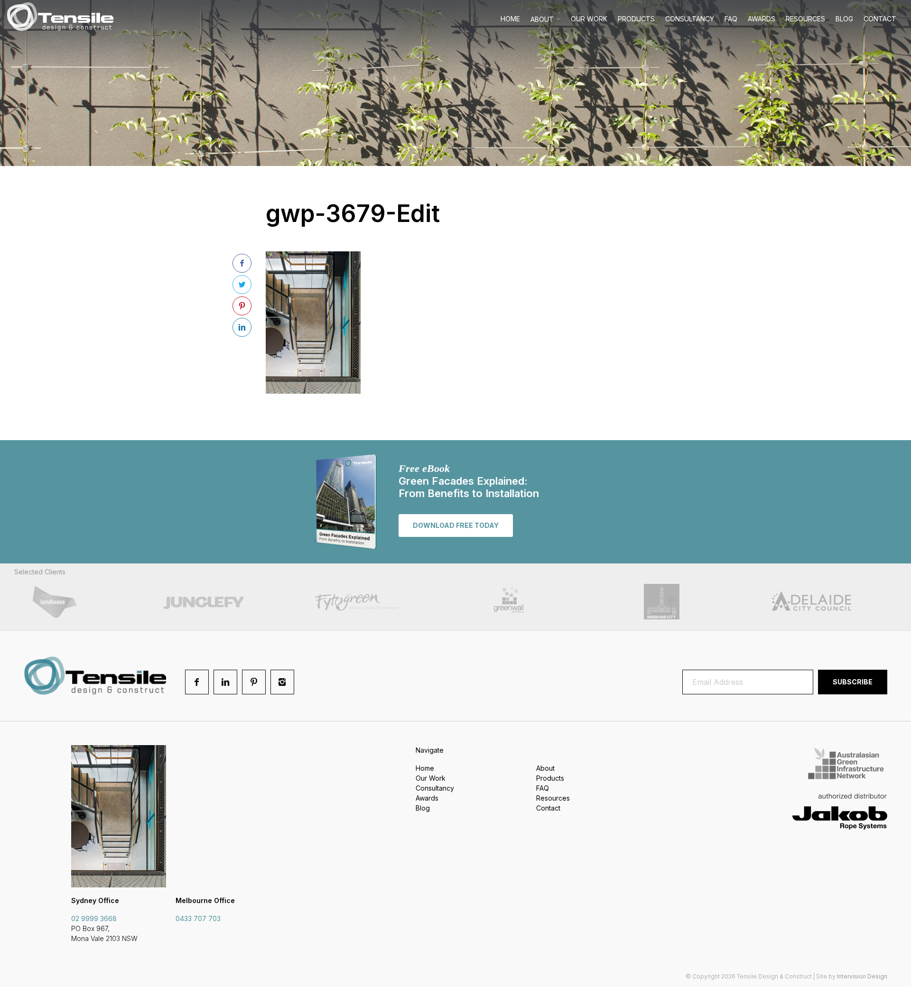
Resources (805, 19)
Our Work (589, 19)
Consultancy (689, 19)
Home (510, 19)
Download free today (456, 525)
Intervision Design (862, 976)
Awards (761, 19)
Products (636, 19)
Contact (880, 19)
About (542, 19)
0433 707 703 (198, 918)
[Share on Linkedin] (241, 327)
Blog (844, 19)
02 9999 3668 (94, 918)
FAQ (731, 19)
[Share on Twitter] (241, 284)
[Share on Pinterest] (241, 305)
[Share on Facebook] (241, 263)
